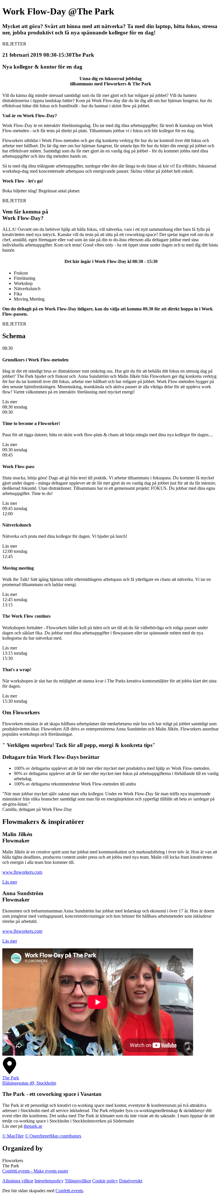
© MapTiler (13, 1135)
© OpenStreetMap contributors (53, 1135)
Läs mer (9, 881)
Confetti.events (69, 1190)
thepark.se (33, 1126)
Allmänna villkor (17, 1180)
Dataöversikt (130, 1180)
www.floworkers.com (22, 872)
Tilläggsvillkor (78, 1180)
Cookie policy (105, 1180)
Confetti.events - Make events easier (35, 1170)
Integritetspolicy (49, 1180)
